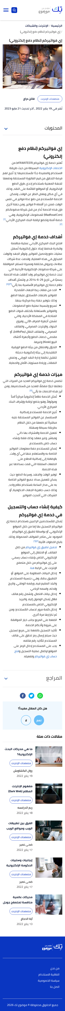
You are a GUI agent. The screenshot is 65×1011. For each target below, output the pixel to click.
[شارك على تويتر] (31, 696)
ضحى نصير (25, 844)
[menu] (5, 10)
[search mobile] (14, 10)
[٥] (31, 390)
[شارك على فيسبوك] (23, 696)
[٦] (35, 541)
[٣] (10, 284)
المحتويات (53, 128)
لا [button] (26, 720)
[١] (4, 219)
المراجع (54, 678)
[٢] (61, 224)
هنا (32, 568)
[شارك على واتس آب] (40, 696)
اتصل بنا (54, 986)
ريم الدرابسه (25, 807)
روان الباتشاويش (22, 770)
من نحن (54, 968)
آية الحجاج (26, 918)
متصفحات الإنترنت (50, 99)
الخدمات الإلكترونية (50, 168)
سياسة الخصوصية (48, 980)
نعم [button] (39, 720)
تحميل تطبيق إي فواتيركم (41, 547)
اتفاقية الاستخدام (48, 974)
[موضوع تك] (50, 10)
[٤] (7, 284)
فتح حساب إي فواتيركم (35, 653)
